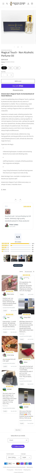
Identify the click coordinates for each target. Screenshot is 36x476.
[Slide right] (22, 47)
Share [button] (4, 189)
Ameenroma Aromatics (11, 467)
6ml (10, 68)
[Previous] (15, 199)
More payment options (18, 90)
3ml (4, 68)
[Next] (20, 199)
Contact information (18, 472)
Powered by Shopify (21, 467)
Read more (5, 405)
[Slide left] (14, 47)
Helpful (5, 310)
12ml (17, 68)
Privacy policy (10, 469)
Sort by (21, 271)
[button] (3, 4)
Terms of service (18, 469)
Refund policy (30, 467)
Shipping (3, 61)
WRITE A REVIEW (18, 265)
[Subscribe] (26, 440)
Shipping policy (27, 469)
